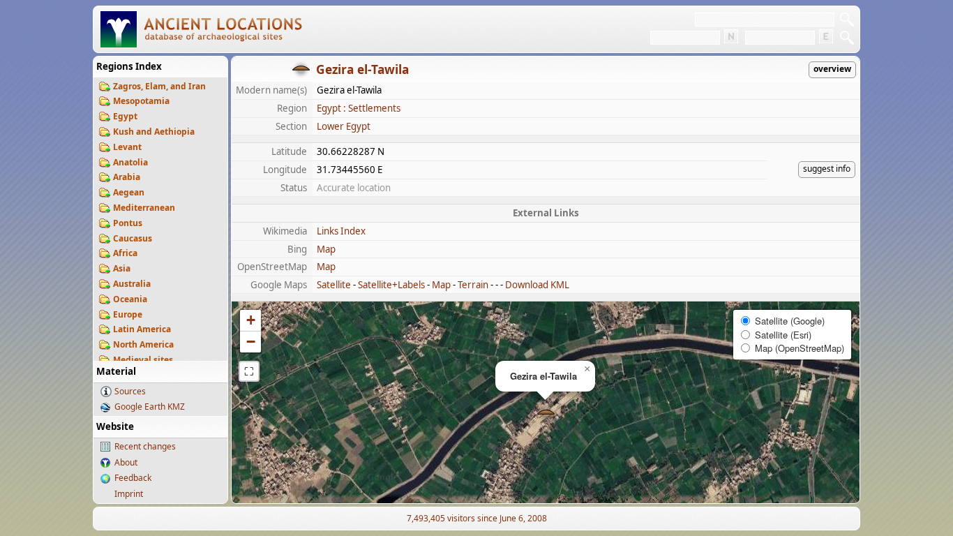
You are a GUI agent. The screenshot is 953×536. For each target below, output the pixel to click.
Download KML (537, 284)
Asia (121, 268)
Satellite (334, 284)
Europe (127, 314)
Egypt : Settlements (358, 108)
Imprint (128, 494)
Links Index (341, 231)
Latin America (142, 329)
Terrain (473, 284)
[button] (545, 413)
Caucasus (132, 238)
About (125, 462)
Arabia (126, 177)
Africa (125, 253)
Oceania (130, 299)
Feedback (132, 478)
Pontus (127, 223)
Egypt (125, 116)
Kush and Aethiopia (154, 131)
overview (832, 69)
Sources (130, 391)
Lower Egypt (343, 126)
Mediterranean (144, 208)
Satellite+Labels (391, 284)
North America (143, 344)
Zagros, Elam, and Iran (159, 86)
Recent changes (145, 446)
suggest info (826, 168)
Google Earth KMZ (149, 406)
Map (326, 249)
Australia (132, 284)
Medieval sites (143, 360)
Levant (127, 147)
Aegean (128, 192)
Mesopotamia (141, 101)
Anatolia (130, 162)
